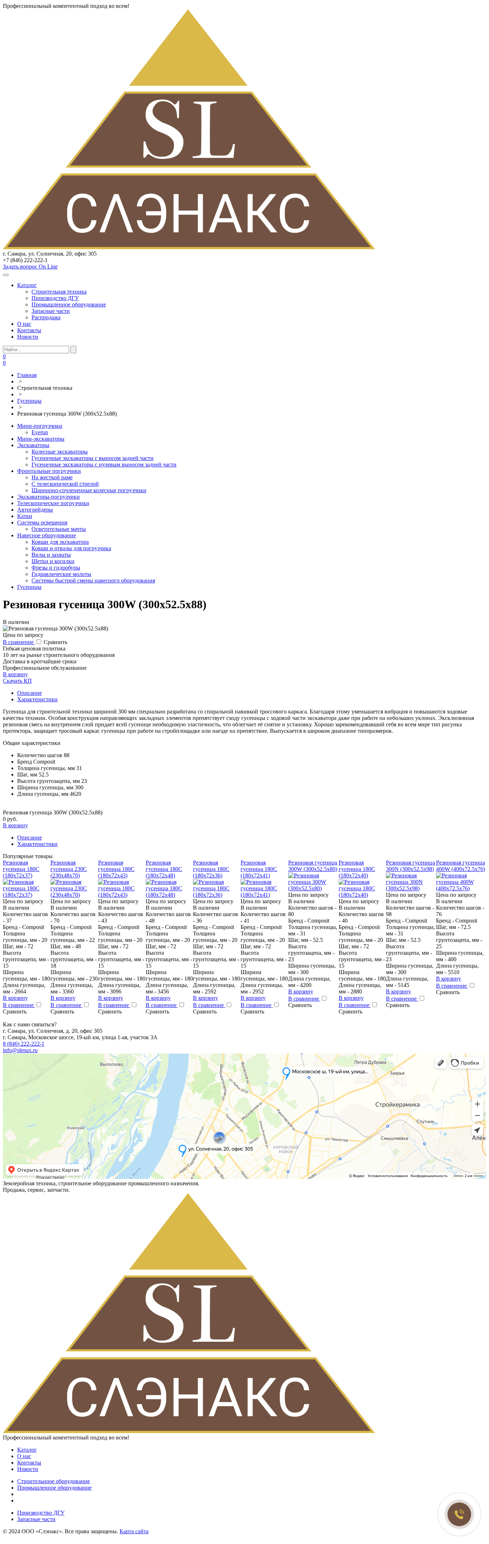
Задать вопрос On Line (30, 266)
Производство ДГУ (55, 298)
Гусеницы (29, 587)
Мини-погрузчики (39, 426)
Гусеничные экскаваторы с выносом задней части (93, 458)
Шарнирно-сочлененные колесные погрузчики (89, 490)
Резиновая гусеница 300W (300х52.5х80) (312, 866)
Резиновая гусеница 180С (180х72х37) (21, 869)
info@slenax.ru (20, 1050)
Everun (40, 432)
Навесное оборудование (46, 535)
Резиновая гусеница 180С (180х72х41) (259, 869)
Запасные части (51, 311)
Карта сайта (134, 1531)
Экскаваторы (33, 445)
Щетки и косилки (53, 561)
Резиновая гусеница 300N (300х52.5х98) (410, 866)
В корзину (15, 674)
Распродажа (46, 317)
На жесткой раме (52, 477)
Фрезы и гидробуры (56, 568)
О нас (24, 324)
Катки (24, 516)
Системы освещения (42, 522)
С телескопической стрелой (65, 484)
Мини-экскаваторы (40, 439)
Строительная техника (59, 292)
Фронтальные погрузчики (49, 471)
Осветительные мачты (59, 529)
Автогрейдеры (35, 510)
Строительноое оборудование (53, 1481)
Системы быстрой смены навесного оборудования (93, 580)
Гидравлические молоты (61, 574)
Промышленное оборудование (69, 304)
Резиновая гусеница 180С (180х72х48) (164, 869)
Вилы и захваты (51, 555)
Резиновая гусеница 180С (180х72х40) (357, 869)
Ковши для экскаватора (60, 542)
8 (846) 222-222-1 (23, 1044)
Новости (27, 337)
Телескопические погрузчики (53, 503)
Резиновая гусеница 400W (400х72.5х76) (460, 866)
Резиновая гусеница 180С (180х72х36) (211, 869)
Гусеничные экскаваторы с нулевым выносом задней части (104, 464)
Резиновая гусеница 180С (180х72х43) (116, 869)
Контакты (29, 330)
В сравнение (19, 642)
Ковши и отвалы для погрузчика (71, 548)
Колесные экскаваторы (60, 452)
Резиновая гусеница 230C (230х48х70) (68, 869)
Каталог (27, 285)
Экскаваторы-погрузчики (48, 497)
